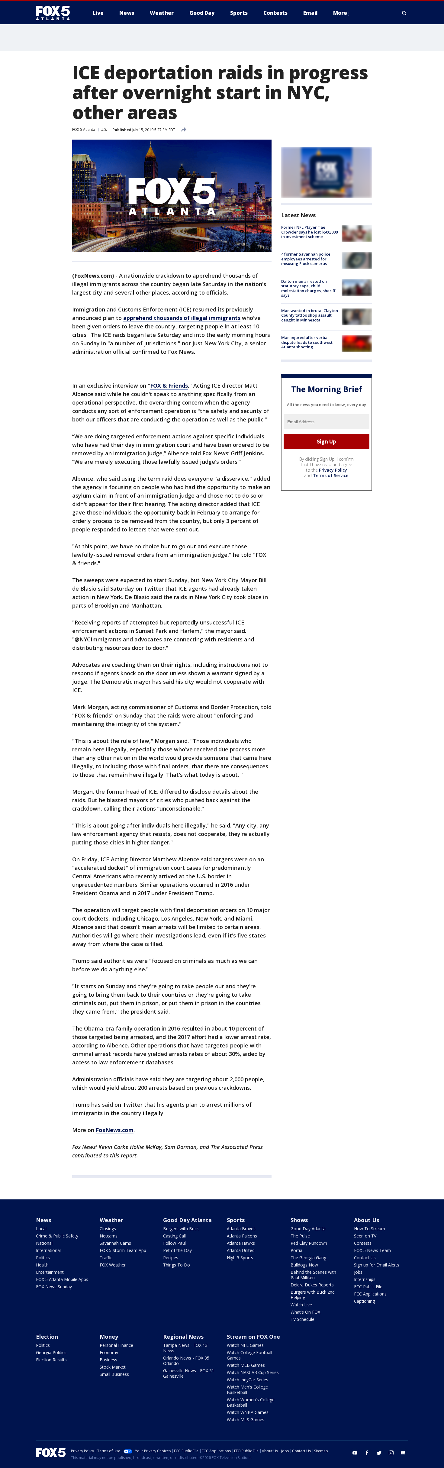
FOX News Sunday (54, 1286)
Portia (296, 1250)
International (48, 1250)
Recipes (170, 1257)
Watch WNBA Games (248, 1412)
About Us (366, 1220)
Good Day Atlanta (187, 1220)
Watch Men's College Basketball (247, 1389)
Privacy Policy (333, 470)
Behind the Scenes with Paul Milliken (313, 1274)
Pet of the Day (177, 1250)
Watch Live (301, 1305)
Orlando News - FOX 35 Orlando (186, 1360)
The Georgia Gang (308, 1257)
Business (108, 1360)
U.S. (104, 129)
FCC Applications (370, 1294)
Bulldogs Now (304, 1265)
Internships (364, 1279)
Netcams (108, 1236)
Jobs (358, 1272)
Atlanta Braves (241, 1228)
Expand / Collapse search (404, 13)
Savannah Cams (115, 1243)
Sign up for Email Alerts (376, 1265)
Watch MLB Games (246, 1365)
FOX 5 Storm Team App (123, 1250)
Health (42, 1265)
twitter (379, 1453)
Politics (43, 1257)
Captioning (364, 1301)
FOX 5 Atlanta (83, 129)
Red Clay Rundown (309, 1243)
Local (41, 1228)
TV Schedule (302, 1319)
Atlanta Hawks (241, 1243)
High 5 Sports (240, 1257)
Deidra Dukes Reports (312, 1285)
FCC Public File (368, 1286)
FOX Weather (113, 1265)
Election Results (51, 1360)
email (403, 1453)
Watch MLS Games (245, 1419)
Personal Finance (116, 1345)
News (43, 1220)
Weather (111, 1220)
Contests (363, 1243)
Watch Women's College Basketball (251, 1402)
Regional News (183, 1336)
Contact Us (365, 1257)
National (44, 1243)
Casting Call (174, 1236)
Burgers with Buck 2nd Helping (313, 1294)
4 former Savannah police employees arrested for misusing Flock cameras (305, 258)
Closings (108, 1228)
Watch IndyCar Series (247, 1380)
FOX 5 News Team (372, 1250)
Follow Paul (174, 1243)
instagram (391, 1453)
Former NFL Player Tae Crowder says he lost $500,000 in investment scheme (309, 231)
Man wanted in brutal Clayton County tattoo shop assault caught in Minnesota (309, 315)
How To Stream (369, 1228)
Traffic (106, 1257)
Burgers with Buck (181, 1228)
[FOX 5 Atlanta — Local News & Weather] (56, 13)
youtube (355, 1453)
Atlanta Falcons (242, 1236)
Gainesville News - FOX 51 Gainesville (188, 1373)
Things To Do (176, 1265)
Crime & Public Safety (57, 1236)
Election (47, 1336)
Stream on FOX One (253, 1336)
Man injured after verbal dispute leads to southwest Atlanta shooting (307, 342)
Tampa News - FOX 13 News (185, 1347)
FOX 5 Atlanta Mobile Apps (62, 1279)
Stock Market (113, 1367)
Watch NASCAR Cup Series (253, 1372)
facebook (367, 1453)
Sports (236, 1220)
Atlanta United (241, 1250)
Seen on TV (365, 1236)
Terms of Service (330, 475)
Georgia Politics (51, 1352)
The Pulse (300, 1236)
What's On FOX (305, 1312)
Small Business (114, 1374)
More (340, 12)
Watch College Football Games (249, 1355)
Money (109, 1336)
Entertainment (50, 1272)
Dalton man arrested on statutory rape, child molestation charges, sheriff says (308, 288)
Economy (109, 1352)
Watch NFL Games (245, 1345)
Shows (299, 1220)
